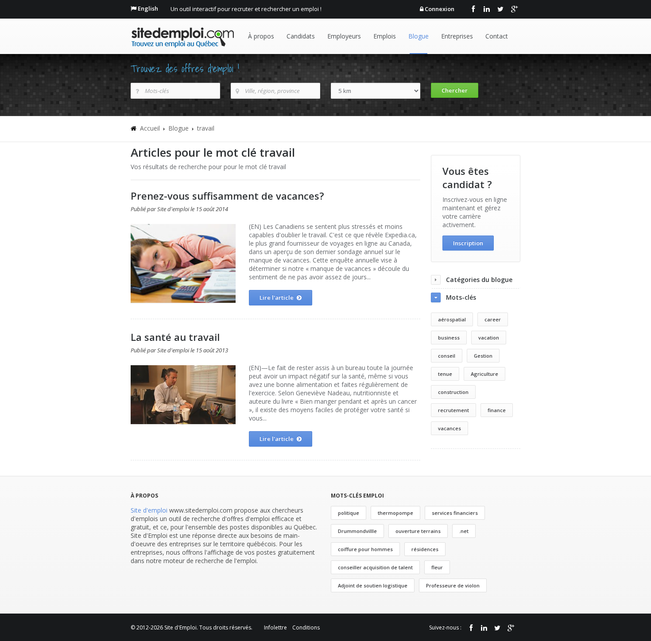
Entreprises (457, 36)
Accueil (150, 128)
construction (453, 392)
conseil (446, 355)
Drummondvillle (357, 531)
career (492, 319)
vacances (449, 428)
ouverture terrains (418, 531)
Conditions (306, 627)
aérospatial (452, 319)
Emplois (384, 36)
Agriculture (484, 374)
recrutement (453, 410)
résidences (424, 549)
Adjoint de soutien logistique (372, 585)
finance (497, 410)
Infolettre (275, 627)
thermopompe (395, 513)
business (449, 337)
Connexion (439, 9)
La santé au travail (175, 337)
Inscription (468, 243)
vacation (488, 337)
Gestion (483, 355)
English (148, 8)
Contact (496, 36)
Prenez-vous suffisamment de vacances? (227, 195)
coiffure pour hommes (365, 549)
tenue (445, 374)
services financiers (455, 513)
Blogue (418, 36)
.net (464, 531)
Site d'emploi (149, 510)
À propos (261, 36)
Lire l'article (277, 297)
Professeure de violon (453, 585)
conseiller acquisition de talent (375, 567)
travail (205, 128)
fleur (437, 567)
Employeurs (344, 36)
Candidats (301, 36)
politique (348, 513)
